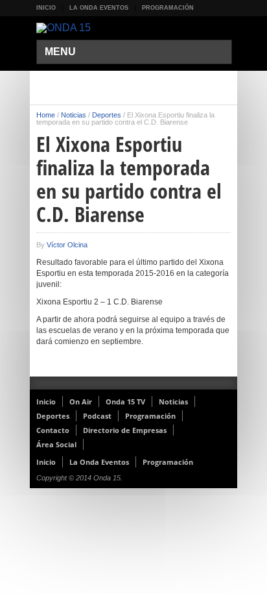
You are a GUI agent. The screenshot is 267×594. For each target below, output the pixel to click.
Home (45, 115)
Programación (168, 8)
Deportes (106, 115)
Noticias (73, 115)
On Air (80, 401)
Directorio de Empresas (125, 430)
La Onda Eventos (98, 8)
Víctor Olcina (67, 245)
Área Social (56, 444)
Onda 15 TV (125, 401)
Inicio (46, 8)
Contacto (52, 430)
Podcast (97, 416)
